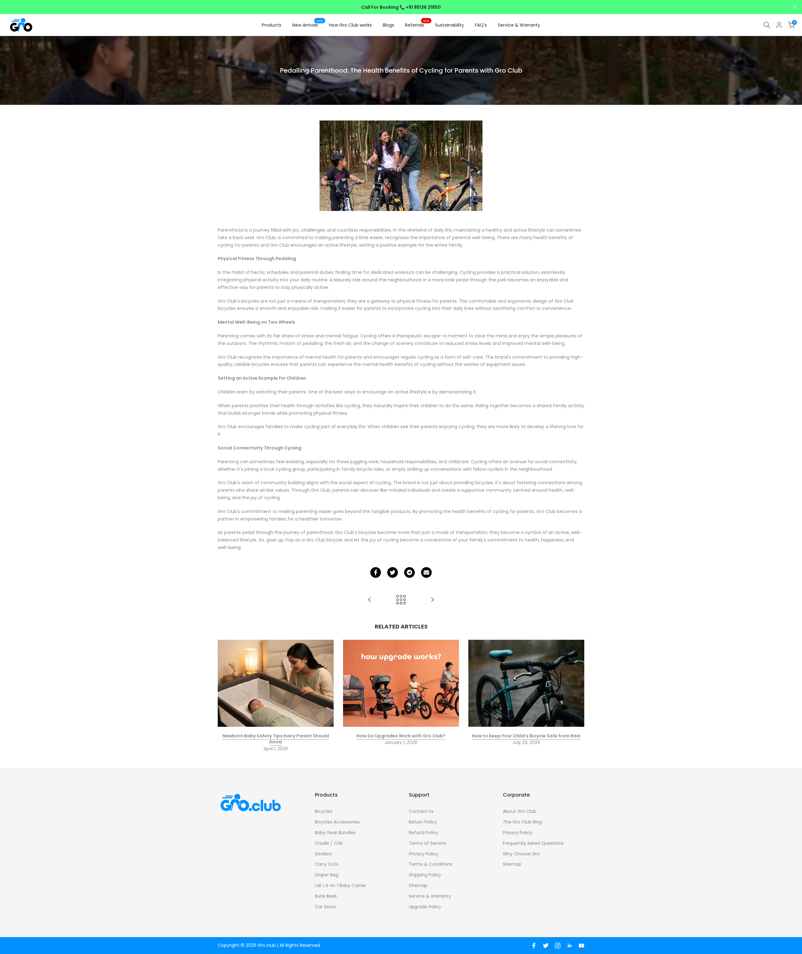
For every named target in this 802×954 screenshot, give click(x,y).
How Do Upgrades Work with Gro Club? (401, 735)
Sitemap (418, 885)
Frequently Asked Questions (533, 843)
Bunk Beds (326, 896)
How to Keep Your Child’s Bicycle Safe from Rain (526, 735)
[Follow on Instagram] (557, 945)
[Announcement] (401, 7)
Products (271, 25)
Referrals (417, 24)
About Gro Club (519, 811)
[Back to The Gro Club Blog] (401, 600)
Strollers (323, 854)
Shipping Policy (425, 875)
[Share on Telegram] (409, 572)
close (7, 6)
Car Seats (325, 907)
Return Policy (423, 822)
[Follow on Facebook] (534, 945)
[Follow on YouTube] (581, 945)
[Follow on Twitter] (546, 945)
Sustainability (449, 25)
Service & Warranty (519, 25)
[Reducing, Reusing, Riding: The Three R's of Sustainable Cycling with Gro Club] (369, 600)
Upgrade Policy (425, 907)
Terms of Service (427, 843)
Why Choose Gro (521, 854)
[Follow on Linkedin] (569, 945)
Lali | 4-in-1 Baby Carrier (340, 885)
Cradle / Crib (329, 843)
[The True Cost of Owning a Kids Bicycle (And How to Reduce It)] (432, 600)
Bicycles (323, 811)
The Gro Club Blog (522, 822)
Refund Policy (423, 832)
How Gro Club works (350, 25)
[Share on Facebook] (375, 572)
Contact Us (421, 811)
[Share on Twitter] (392, 572)
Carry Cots (326, 864)
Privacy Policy (423, 854)
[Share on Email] (426, 572)
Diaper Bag (326, 875)
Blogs (388, 25)
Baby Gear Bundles (335, 832)
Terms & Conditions (430, 864)
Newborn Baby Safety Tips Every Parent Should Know (275, 738)
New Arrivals (307, 24)
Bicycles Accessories (337, 822)
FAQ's (481, 25)
